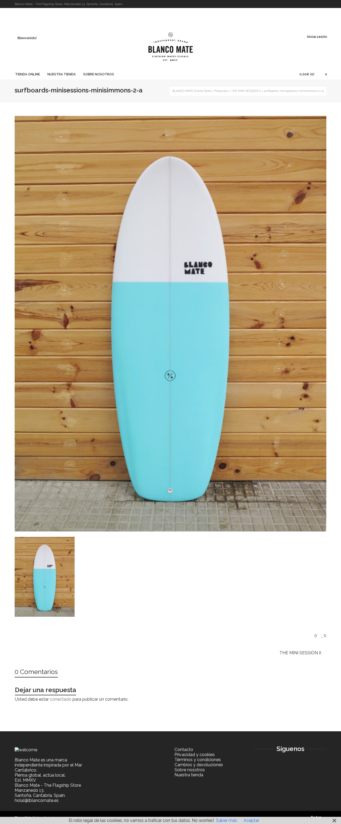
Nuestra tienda (188, 774)
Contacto (183, 749)
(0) (306, 74)
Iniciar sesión (317, 37)
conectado (60, 699)
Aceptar (251, 820)
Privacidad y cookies (194, 754)
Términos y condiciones (197, 759)
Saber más (226, 820)
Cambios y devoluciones (198, 764)
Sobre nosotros (189, 769)
